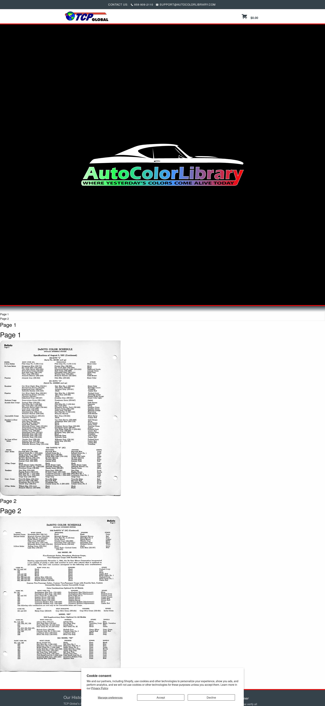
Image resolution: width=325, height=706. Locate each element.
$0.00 (254, 18)
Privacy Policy (99, 688)
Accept (161, 697)
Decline (211, 697)
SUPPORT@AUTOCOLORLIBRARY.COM (187, 4)
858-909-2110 (143, 4)
